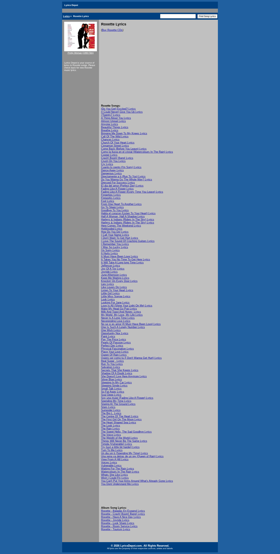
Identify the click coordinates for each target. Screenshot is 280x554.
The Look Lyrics (110, 425)
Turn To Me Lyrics (112, 450)
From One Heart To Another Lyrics (121, 204)
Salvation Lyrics (110, 367)
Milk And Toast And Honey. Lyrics (121, 311)
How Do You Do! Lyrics (115, 231)
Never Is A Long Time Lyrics (118, 317)
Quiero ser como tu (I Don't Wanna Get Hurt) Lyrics (131, 357)
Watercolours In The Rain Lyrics (120, 471)
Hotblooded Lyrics (111, 228)
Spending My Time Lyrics (116, 400)
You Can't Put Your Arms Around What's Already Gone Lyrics (137, 480)
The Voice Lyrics (111, 434)
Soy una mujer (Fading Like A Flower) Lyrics (127, 397)
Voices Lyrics (109, 462)
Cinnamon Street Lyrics (115, 145)
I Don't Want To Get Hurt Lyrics (119, 237)
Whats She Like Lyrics (114, 474)
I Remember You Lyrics (115, 244)
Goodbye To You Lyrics (115, 210)
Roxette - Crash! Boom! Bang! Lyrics (123, 513)
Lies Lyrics (107, 284)
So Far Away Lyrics (112, 391)
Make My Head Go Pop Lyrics (119, 308)
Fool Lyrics (107, 201)
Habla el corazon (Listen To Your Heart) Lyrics (128, 213)
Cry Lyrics (107, 164)
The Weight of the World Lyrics (119, 437)
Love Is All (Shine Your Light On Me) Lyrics (126, 305)
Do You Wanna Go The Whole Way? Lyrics (126, 179)
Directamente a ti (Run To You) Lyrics (123, 176)
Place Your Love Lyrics (115, 351)
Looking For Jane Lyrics (115, 302)
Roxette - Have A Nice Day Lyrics (121, 517)
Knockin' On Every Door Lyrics (119, 281)
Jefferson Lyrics (110, 265)
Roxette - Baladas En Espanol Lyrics (123, 510)
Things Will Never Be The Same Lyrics (124, 440)
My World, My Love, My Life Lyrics (122, 314)
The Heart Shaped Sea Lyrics (118, 422)
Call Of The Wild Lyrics (115, 136)
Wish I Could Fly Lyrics (115, 477)
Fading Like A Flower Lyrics (117, 188)
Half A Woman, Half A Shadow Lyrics (123, 216)
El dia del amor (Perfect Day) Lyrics (122, 185)
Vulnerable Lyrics (111, 465)
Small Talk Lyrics (111, 388)
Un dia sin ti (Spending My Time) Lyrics (124, 453)
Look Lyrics (108, 299)
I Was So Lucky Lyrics (114, 247)
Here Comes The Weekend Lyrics (121, 225)
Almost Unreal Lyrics (113, 121)
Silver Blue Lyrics (111, 379)
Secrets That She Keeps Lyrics (119, 370)
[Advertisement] (158, 73)
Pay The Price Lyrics (113, 339)
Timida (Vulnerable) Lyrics (116, 444)
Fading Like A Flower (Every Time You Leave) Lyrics (132, 191)
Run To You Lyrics (112, 364)
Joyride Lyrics (109, 271)
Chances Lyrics (110, 139)
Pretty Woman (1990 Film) (81, 53)
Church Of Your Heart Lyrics (117, 142)
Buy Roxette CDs (112, 30)
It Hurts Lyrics (109, 253)
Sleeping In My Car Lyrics (116, 382)
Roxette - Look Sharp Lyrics (117, 523)
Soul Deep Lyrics (111, 394)
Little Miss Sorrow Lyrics (115, 296)
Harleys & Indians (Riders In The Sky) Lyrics (127, 219)
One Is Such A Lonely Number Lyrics (123, 327)
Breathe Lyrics (109, 130)
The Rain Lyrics (110, 428)
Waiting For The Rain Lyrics (117, 468)
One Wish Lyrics (111, 330)
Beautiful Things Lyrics (114, 127)
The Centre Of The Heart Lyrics (119, 416)
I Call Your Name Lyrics (115, 234)
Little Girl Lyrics (110, 293)
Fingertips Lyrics (111, 194)
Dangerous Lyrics (111, 173)
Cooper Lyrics (109, 154)
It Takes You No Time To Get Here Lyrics (125, 259)
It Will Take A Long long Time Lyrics (122, 262)
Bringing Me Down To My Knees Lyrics (124, 133)
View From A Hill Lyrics (115, 459)
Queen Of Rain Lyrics (114, 354)
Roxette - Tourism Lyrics (115, 529)
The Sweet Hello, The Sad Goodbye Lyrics (126, 431)
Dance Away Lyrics (112, 170)
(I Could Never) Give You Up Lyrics (122, 111)
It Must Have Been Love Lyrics (119, 256)
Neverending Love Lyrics (115, 321)
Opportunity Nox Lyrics (114, 333)
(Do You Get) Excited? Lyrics (118, 108)
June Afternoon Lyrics (114, 274)
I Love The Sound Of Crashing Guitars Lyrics (128, 241)
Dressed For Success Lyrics (118, 182)
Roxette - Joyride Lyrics (115, 520)
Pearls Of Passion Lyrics (116, 342)
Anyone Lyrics (109, 124)
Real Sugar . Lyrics (112, 360)
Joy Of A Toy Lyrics (112, 268)
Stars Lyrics (108, 407)
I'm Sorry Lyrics (110, 250)
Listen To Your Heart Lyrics (117, 290)
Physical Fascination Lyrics (117, 348)
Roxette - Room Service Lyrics (119, 526)
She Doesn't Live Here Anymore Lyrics (124, 376)
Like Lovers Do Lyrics (114, 287)
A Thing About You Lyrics (116, 118)
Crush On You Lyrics (113, 161)
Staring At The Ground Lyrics (118, 404)
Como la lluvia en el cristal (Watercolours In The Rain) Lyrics (137, 151)
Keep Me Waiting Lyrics (115, 277)
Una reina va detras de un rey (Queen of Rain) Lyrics (132, 456)
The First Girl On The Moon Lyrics (121, 419)
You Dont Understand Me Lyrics (120, 484)
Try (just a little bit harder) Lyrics (120, 447)
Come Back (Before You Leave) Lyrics (124, 148)
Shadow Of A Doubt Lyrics (116, 373)
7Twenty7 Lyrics (110, 114)
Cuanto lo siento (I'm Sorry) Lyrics (121, 167)
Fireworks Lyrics (111, 197)
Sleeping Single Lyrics (114, 385)
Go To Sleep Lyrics (112, 207)
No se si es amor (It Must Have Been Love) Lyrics (131, 324)
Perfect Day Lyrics (112, 345)
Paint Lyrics (108, 336)
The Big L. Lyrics (111, 413)
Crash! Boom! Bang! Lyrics (117, 158)
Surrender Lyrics (111, 410)
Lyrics (66, 16)
